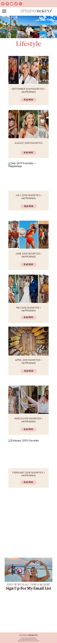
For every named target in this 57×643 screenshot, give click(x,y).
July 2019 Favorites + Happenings (29, 197)
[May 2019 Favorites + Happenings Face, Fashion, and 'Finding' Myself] (28, 288)
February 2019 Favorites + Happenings (28, 474)
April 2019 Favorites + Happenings (28, 361)
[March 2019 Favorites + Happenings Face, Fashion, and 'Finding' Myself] (28, 399)
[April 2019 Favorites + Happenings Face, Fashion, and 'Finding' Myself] (28, 341)
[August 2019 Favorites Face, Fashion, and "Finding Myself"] (28, 123)
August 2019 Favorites (28, 142)
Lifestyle (28, 44)
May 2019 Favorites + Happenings (28, 309)
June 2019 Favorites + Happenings (29, 255)
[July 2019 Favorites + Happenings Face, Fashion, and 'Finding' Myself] (28, 176)
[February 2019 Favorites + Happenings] (28, 453)
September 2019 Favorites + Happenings (28, 90)
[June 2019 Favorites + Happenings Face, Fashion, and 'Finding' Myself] (28, 234)
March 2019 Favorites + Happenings (28, 420)
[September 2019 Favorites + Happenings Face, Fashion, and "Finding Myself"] (28, 69)
